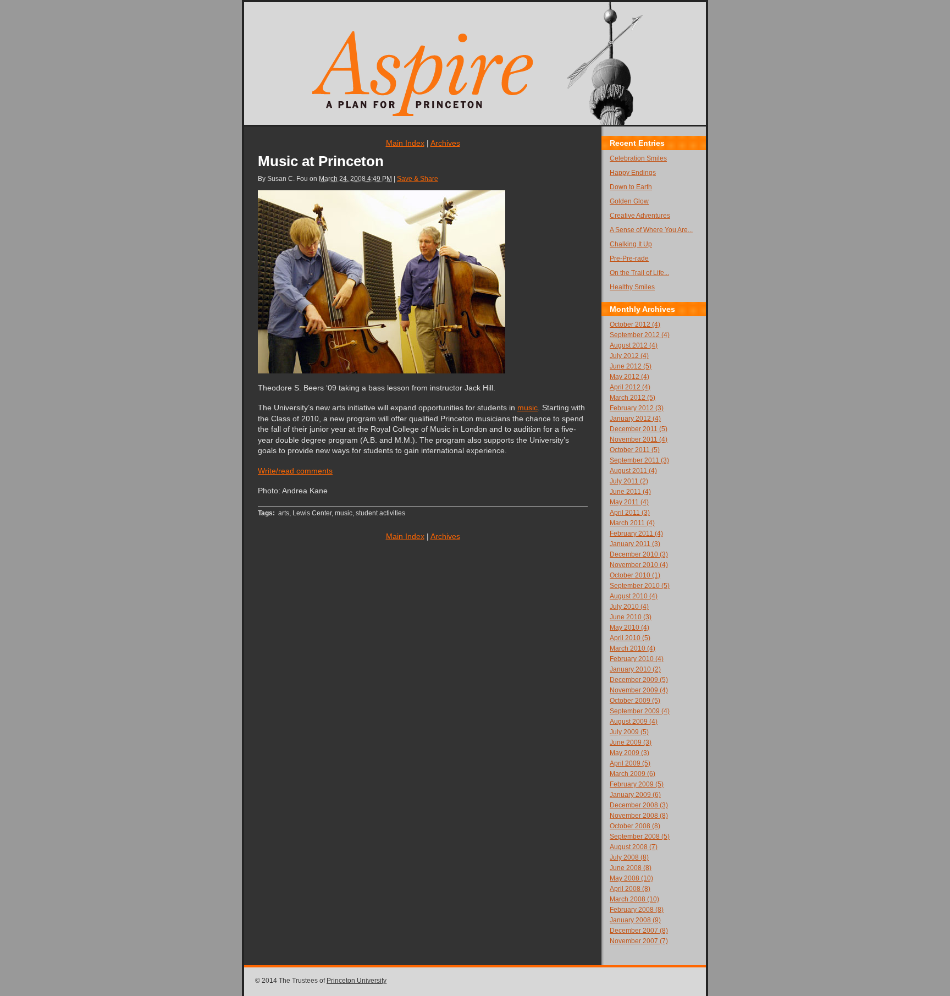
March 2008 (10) (634, 899)
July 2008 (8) (629, 857)
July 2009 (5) (629, 732)
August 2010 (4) (634, 596)
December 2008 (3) (639, 805)
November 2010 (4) (639, 565)
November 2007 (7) (639, 941)
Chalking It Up (631, 244)
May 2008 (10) (631, 878)
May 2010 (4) (629, 627)
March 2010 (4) (632, 648)
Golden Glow (629, 201)
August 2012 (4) (634, 345)
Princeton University (356, 980)
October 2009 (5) (635, 701)
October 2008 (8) (635, 826)
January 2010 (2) (635, 669)
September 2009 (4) (640, 711)
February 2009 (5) (637, 784)
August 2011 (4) (633, 471)
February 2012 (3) (637, 408)
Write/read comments (295, 470)
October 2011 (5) (635, 450)
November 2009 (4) (639, 690)
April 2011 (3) (630, 512)
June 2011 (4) (630, 492)
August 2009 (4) (634, 721)
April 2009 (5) (630, 763)
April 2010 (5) (630, 638)
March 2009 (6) (632, 774)
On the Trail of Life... (639, 273)
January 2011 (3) (635, 544)
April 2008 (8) (630, 889)
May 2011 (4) (629, 502)
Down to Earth (631, 187)
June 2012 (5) (630, 366)
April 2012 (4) (630, 387)
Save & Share (417, 179)
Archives (445, 143)
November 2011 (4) (638, 439)
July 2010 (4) (629, 606)
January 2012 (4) (635, 418)
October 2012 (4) (635, 324)
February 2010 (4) (637, 659)
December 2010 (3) (639, 554)
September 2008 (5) (640, 836)
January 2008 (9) (635, 920)
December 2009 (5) (639, 680)
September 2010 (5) (640, 586)
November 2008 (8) (639, 815)
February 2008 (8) (637, 910)
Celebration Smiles (638, 158)
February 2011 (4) (636, 533)
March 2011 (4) (632, 523)
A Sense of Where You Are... (651, 230)
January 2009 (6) (635, 795)
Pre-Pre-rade (629, 258)
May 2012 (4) (629, 377)
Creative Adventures (640, 215)
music (527, 407)
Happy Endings (633, 173)
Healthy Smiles (632, 287)
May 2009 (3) (629, 753)
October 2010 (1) (635, 575)
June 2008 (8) (630, 868)
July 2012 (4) (629, 356)
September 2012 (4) (640, 335)
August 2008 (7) (634, 847)
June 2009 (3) (630, 742)
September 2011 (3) (639, 460)
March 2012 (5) (632, 397)
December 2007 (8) (639, 930)
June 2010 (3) (630, 617)
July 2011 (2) (629, 481)
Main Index (405, 143)
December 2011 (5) (638, 429)
